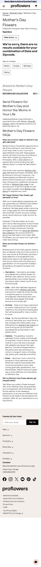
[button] (4, 6)
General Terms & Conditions (13, 498)
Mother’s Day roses (20, 184)
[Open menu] (4, 6)
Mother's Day (16, 13)
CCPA (5, 507)
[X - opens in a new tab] (17, 479)
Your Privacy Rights (10, 510)
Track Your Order (11, 469)
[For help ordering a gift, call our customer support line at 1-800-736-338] (20, 6)
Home (5, 13)
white (6, 66)
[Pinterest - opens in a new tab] (29, 479)
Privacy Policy (8, 504)
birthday (27, 66)
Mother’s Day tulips (27, 325)
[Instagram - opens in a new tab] (11, 479)
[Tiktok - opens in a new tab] (35, 479)
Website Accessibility (10, 495)
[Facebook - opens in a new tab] (5, 479)
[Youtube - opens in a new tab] (23, 479)
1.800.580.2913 (9, 472)
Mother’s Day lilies (28, 290)
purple (16, 66)
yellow (6, 72)
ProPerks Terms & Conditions (13, 501)
